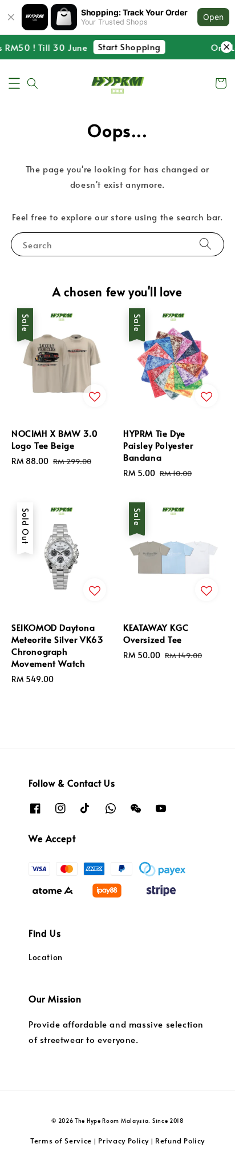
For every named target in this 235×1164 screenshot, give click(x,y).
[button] (14, 83)
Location (46, 957)
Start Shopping (126, 47)
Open (213, 17)
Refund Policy (180, 1140)
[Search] (205, 244)
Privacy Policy (123, 1140)
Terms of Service (61, 1140)
